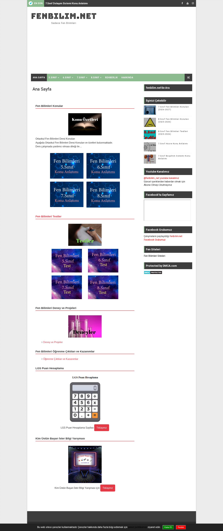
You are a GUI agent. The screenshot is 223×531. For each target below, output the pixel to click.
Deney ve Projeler (53, 342)
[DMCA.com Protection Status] (153, 272)
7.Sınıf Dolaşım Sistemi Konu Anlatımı (66, 3)
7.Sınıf (81, 77)
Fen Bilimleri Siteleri (154, 255)
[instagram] (193, 3)
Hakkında (127, 77)
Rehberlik (111, 77)
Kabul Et (168, 527)
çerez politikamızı (137, 527)
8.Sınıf (95, 77)
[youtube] (187, 3)
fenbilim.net (64, 16)
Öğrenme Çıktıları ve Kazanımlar (60, 359)
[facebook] (182, 3)
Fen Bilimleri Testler (48, 216)
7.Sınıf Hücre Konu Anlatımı (173, 143)
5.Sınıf (53, 77)
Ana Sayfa (39, 77)
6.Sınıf (67, 77)
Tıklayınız (101, 427)
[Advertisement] (136, 48)
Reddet (181, 527)
